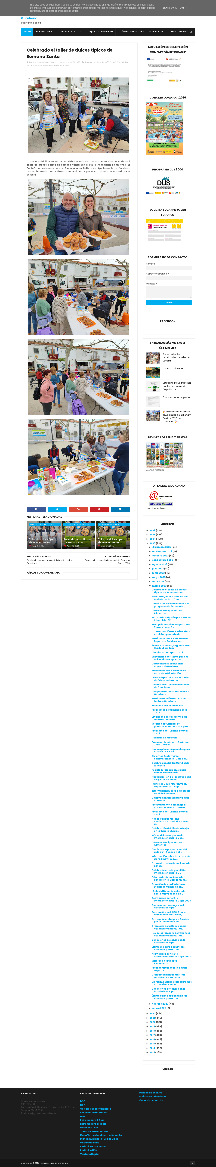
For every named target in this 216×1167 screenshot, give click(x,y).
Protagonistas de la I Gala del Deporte (169, 969)
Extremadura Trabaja (93, 1123)
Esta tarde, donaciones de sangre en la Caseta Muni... (169, 878)
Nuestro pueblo (45, 31)
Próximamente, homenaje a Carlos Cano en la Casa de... (169, 806)
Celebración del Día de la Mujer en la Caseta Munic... (170, 830)
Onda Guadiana (89, 1142)
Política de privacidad (152, 1096)
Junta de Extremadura (94, 1131)
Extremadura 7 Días (92, 1120)
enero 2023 (159, 1008)
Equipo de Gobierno (101, 31)
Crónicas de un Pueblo (93, 1112)
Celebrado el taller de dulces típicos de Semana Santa (169, 591)
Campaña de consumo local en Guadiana (170, 693)
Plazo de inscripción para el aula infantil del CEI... (171, 619)
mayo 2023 (159, 577)
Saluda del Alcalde (72, 31)
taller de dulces (61, 65)
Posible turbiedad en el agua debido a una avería (169, 771)
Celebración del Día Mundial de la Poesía (170, 764)
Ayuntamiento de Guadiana (35, 16)
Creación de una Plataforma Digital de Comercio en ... (169, 885)
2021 (152, 1017)
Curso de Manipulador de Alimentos (167, 612)
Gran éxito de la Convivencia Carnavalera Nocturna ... (169, 927)
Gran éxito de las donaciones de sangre (171, 865)
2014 (152, 1048)
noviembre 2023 (162, 551)
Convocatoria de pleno (176, 397)
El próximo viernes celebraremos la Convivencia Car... (172, 983)
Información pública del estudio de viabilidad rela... (171, 792)
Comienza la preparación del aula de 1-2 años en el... (169, 851)
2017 (152, 1035)
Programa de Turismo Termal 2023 (170, 732)
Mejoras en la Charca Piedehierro (164, 962)
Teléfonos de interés (131, 31)
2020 (153, 1022)
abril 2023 (158, 581)
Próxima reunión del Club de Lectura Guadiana (169, 700)
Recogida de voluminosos (167, 705)
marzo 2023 (159, 585)
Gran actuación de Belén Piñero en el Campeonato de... (171, 633)
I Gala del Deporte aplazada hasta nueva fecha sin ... (168, 892)
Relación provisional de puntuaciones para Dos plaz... (171, 725)
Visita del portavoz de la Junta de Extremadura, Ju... (170, 679)
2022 (153, 1013)
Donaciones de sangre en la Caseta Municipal (168, 906)
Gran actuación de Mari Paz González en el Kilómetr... (168, 976)
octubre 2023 (160, 555)
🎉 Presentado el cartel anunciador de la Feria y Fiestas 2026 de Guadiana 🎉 (177, 416)
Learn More (170, 7)
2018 (152, 1030)
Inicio (27, 31)
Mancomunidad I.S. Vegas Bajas (99, 1138)
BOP (82, 1105)
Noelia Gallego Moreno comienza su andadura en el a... (170, 821)
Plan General (157, 31)
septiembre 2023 (162, 560)
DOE (82, 1116)
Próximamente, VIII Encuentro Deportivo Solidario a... (170, 640)
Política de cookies (150, 1092)
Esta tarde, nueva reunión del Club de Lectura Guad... (170, 598)
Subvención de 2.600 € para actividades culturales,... (168, 913)
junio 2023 (158, 572)
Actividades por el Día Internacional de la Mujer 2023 (171, 899)
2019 (152, 1026)
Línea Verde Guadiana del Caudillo (101, 1135)
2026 (153, 530)
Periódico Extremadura (94, 1146)
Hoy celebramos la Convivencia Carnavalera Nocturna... (171, 934)
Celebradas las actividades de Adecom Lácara (176, 357)
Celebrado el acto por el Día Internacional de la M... (168, 871)
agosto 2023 (160, 564)
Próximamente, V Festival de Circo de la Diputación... (169, 672)
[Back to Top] (192, 1163)
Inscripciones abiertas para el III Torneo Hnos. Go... (171, 626)
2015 (152, 1043)
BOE (82, 1101)
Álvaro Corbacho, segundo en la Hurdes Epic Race (171, 647)
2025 (153, 534)
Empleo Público (179, 31)
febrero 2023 (160, 1003)
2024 (153, 538)
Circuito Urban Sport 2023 (167, 652)
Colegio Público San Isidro (95, 1108)
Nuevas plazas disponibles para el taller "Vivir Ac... (171, 750)
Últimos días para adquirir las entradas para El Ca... (169, 997)
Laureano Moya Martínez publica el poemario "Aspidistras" (177, 386)
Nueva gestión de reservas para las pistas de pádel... (171, 778)
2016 (152, 1039)
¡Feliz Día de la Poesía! (165, 737)
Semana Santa (45, 65)
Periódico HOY (88, 1150)
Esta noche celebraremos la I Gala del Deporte (169, 718)
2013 (152, 1052)
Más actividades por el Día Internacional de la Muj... (168, 837)
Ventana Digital (89, 1154)
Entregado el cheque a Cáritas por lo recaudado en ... (170, 920)
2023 (153, 543)
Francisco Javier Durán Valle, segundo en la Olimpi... (169, 785)
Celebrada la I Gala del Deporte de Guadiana (171, 686)
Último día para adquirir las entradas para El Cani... (168, 948)
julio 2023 (158, 568)
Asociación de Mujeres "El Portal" (100, 62)
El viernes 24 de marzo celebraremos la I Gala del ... (170, 757)
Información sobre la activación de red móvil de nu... (171, 858)
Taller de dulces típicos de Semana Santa (42, 541)
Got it (183, 7)
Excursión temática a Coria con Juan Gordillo (170, 743)
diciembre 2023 (162, 547)
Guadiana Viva (89, 1127)
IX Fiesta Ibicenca (173, 368)
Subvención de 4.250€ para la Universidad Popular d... (170, 658)
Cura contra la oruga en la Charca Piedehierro (167, 665)
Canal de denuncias (151, 1100)
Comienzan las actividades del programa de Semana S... (170, 605)
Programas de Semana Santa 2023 (169, 711)
